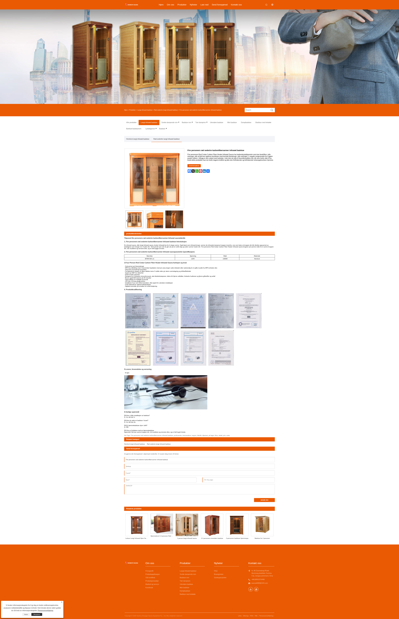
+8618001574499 (258, 579)
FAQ (215, 571)
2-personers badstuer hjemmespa (237, 538)
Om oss (170, 5)
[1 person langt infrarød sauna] (187, 524)
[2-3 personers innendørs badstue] (212, 524)
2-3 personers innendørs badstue (212, 538)
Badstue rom (184, 577)
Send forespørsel (220, 5)
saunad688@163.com (259, 583)
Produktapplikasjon (152, 574)
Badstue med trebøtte (188, 594)
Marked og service (152, 584)
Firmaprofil (149, 571)
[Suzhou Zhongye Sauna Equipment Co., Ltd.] (131, 4)
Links (239, 616)
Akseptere (36, 614)
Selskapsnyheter (220, 577)
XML (256, 616)
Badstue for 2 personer (262, 538)
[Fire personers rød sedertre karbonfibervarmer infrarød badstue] (134, 219)
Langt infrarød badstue (144, 110)
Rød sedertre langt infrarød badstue (166, 110)
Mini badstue (184, 587)
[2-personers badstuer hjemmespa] (237, 524)
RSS (251, 616)
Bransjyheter (218, 574)
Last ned (204, 5)
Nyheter (193, 5)
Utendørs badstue (186, 584)
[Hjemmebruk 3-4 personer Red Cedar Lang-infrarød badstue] (161, 523)
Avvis (26, 614)
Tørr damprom (185, 581)
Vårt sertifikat (150, 577)
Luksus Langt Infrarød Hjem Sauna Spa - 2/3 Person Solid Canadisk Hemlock (137, 538)
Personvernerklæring (266, 616)
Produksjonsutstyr (152, 581)
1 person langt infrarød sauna (187, 538)
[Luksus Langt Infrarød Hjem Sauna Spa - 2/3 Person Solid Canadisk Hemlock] (136, 524)
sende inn (264, 500)
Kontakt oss (236, 5)
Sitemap (245, 616)
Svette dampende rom (188, 574)
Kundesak (149, 587)
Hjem (161, 5)
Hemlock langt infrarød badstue (137, 139)
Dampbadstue (185, 591)
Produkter (182, 5)
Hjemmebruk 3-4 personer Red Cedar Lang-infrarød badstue (162, 536)
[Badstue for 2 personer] (262, 524)
